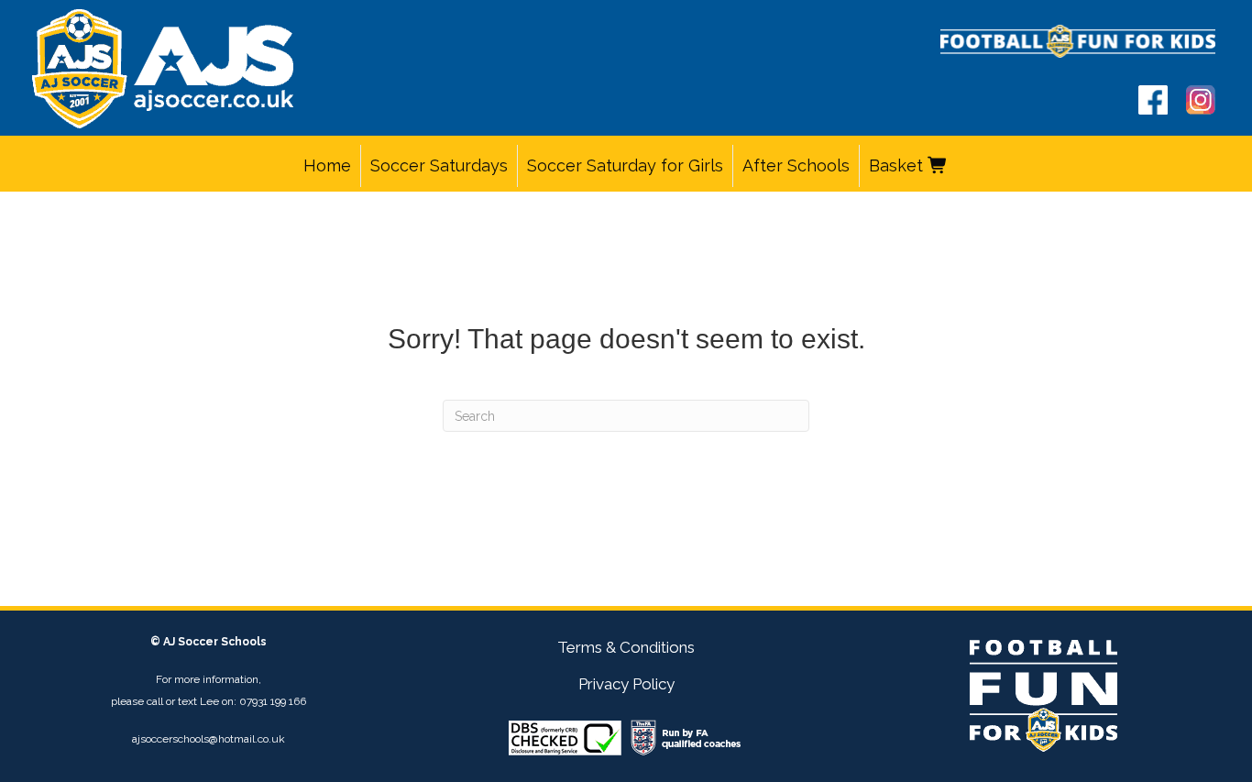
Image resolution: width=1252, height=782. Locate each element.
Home (327, 165)
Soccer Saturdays (439, 165)
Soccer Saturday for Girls (625, 165)
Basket (898, 165)
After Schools (796, 165)
